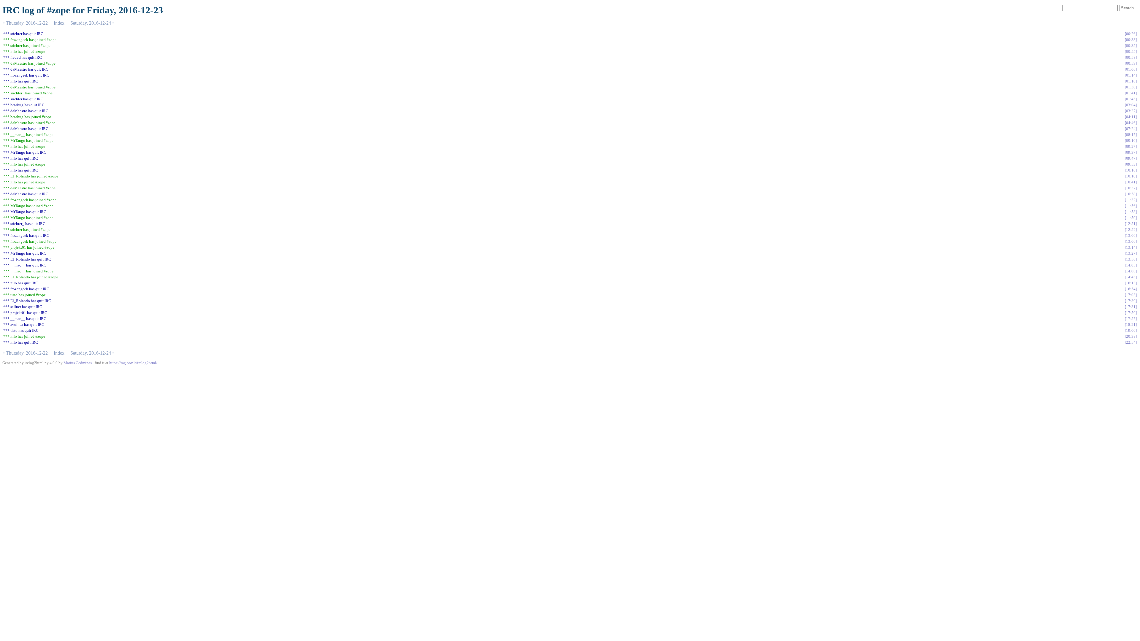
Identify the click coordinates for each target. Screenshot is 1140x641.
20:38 (1131, 336)
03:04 (1131, 105)
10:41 (1131, 182)
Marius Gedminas (78, 363)
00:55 (1131, 51)
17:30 (1131, 301)
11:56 (1131, 206)
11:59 (1131, 217)
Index (59, 23)
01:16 (1131, 81)
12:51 (1131, 223)
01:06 (1131, 69)
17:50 (1131, 312)
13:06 (1131, 235)
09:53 (1131, 164)
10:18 (1131, 176)
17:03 (1131, 295)
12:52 (1131, 229)
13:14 (1131, 247)
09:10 (1131, 140)
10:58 (1131, 194)
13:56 (1131, 259)
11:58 (1131, 212)
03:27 (1131, 111)
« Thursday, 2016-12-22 (25, 23)
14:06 (1131, 271)
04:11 (1131, 117)
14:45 (1131, 277)
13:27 (1131, 253)
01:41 (1131, 93)
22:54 (1131, 342)
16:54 (1131, 289)
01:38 (1131, 87)
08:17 (1131, 134)
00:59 (1131, 63)
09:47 (1131, 158)
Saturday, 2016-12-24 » (92, 23)
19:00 (1131, 330)
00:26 (1131, 33)
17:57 (1131, 318)
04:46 (1131, 122)
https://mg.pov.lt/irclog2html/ (133, 363)
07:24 (1131, 128)
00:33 (1131, 39)
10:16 (1131, 170)
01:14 (1131, 75)
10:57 (1131, 188)
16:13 (1131, 283)
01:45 (1131, 99)
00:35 (1131, 45)
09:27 (1131, 146)
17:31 (1131, 306)
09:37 (1131, 152)
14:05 (1131, 265)
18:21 (1131, 324)
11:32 (1131, 200)
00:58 (1131, 57)
